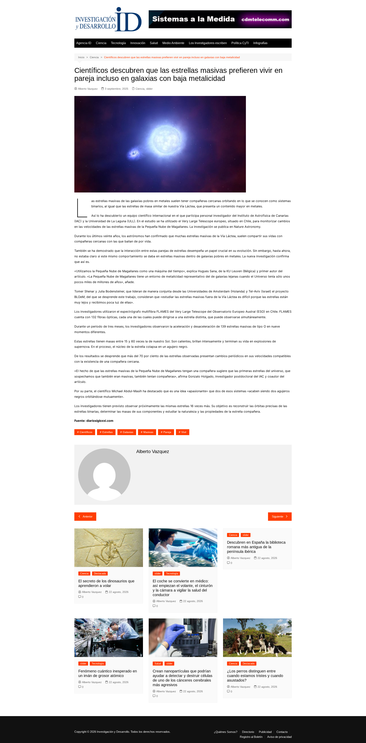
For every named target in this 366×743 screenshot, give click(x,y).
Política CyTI (240, 43)
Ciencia (101, 43)
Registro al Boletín (251, 736)
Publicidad (265, 731)
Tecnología (118, 43)
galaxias (128, 432)
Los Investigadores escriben (208, 43)
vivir (183, 432)
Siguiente (277, 516)
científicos (86, 432)
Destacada (100, 573)
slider (149, 88)
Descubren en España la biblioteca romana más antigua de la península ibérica (256, 547)
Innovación (137, 43)
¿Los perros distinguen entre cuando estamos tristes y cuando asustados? (255, 675)
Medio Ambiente (173, 43)
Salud (154, 43)
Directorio (248, 731)
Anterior (87, 516)
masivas (148, 432)
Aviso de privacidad (279, 736)
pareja (167, 432)
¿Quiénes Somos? (225, 731)
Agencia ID (83, 43)
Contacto (282, 731)
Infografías (260, 43)
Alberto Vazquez (88, 88)
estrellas (107, 432)
